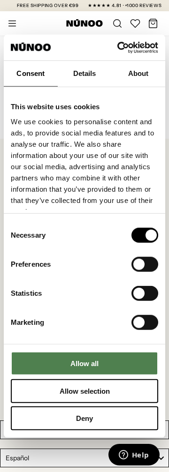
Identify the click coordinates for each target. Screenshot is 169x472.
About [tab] (138, 73)
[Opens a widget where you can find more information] (134, 455)
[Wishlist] (135, 23)
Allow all (84, 363)
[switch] (144, 264)
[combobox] (84, 458)
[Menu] (12, 23)
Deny (84, 418)
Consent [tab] (30, 73)
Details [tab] (84, 73)
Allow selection (85, 391)
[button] (153, 23)
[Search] (117, 23)
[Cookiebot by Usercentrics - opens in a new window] (119, 47)
